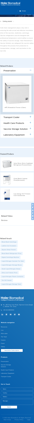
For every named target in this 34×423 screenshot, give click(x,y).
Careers (3, 340)
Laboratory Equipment (14, 135)
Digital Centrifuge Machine (10, 257)
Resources (4, 327)
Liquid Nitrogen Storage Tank (11, 284)
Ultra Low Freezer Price (9, 272)
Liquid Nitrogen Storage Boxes (12, 265)
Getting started (7, 21)
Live (2, 330)
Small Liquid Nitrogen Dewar (11, 269)
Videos (3, 346)
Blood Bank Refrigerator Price (11, 253)
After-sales (4, 333)
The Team (4, 336)
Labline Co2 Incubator (9, 245)
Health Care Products (14, 123)
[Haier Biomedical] (10, 3)
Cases (3, 343)
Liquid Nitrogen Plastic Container (12, 276)
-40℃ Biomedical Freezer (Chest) (15, 107)
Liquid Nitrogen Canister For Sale (13, 261)
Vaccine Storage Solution (16, 129)
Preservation (10, 71)
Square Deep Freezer (9, 249)
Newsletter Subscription (12, 350)
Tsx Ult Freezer (7, 280)
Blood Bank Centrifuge (9, 242)
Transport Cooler (12, 117)
